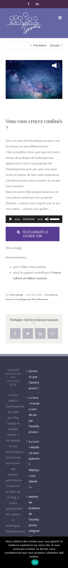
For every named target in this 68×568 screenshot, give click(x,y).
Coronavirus (51, 294)
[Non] (63, 552)
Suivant (55, 45)
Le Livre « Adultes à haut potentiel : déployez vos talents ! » (34, 464)
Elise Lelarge (16, 294)
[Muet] (47, 219)
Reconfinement (40, 299)
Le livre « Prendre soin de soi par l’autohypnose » (34, 415)
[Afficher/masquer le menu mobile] (60, 18)
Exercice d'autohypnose (18, 299)
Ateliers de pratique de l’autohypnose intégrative (34, 516)
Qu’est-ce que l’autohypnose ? (34, 379)
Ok (35, 562)
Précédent (39, 45)
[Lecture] (10, 219)
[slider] (55, 218)
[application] (34, 219)
